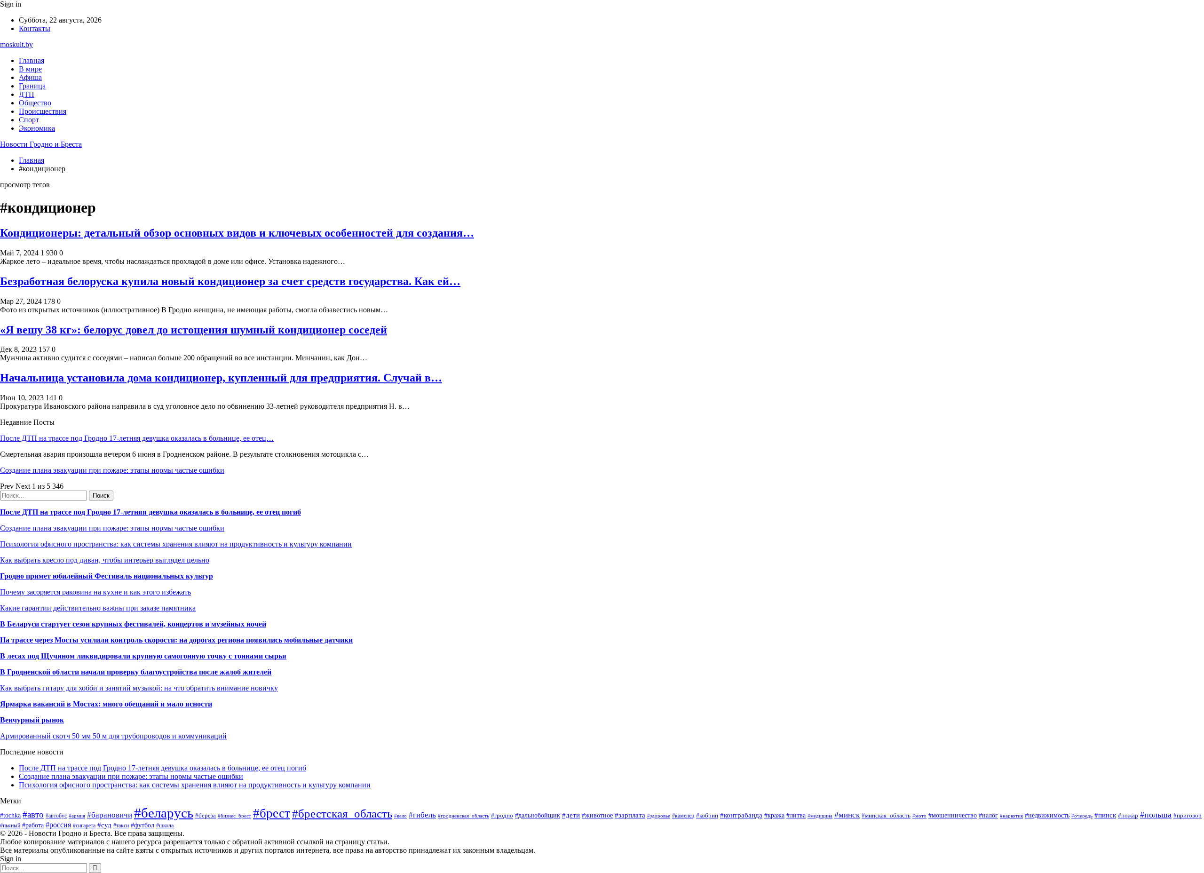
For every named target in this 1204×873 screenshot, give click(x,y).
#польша (1156, 814)
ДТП (26, 94)
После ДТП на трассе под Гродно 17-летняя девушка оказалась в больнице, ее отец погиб (150, 512)
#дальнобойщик (537, 815)
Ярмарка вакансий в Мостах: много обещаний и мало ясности (106, 704)
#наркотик (1011, 815)
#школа (165, 825)
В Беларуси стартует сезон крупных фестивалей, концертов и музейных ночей (133, 624)
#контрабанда (741, 815)
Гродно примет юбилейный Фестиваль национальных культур (106, 576)
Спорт (29, 120)
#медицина (820, 815)
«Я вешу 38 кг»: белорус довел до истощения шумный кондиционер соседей (193, 330)
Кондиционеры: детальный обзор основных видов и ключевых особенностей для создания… (237, 233)
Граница (32, 86)
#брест (271, 813)
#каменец (683, 816)
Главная (31, 60)
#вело (400, 815)
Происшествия (42, 111)
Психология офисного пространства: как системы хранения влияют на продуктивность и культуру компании (176, 544)
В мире (30, 69)
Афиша (30, 77)
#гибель (422, 814)
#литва (796, 815)
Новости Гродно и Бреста (41, 144)
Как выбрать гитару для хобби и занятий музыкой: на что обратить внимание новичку (139, 688)
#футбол (142, 825)
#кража (774, 815)
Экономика (37, 128)
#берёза (205, 815)
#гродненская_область (463, 815)
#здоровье (658, 815)
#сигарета (84, 825)
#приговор (1187, 815)
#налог (988, 815)
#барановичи (109, 814)
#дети (571, 815)
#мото (919, 815)
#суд (104, 825)
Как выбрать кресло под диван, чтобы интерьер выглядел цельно (104, 560)
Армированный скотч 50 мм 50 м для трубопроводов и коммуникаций (113, 736)
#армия (77, 815)
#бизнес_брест (234, 815)
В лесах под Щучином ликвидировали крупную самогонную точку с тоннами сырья (143, 656)
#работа (33, 825)
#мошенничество (952, 815)
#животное (597, 815)
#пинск (1105, 815)
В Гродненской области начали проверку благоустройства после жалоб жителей (135, 672)
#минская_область (886, 815)
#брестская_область (342, 813)
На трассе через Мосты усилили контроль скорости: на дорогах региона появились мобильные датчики (176, 640)
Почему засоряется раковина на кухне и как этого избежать (95, 592)
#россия (58, 825)
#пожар (1128, 815)
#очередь (1082, 815)
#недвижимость (1047, 815)
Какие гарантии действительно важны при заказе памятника (98, 608)
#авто (33, 814)
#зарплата (630, 815)
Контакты (34, 28)
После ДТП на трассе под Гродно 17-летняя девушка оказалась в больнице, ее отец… (137, 438)
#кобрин (707, 815)
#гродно (502, 815)
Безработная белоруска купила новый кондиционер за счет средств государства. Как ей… (230, 281)
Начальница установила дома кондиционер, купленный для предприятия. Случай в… (221, 378)
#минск (847, 814)
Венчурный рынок (32, 720)
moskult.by (16, 44)
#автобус (56, 816)
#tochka (10, 815)
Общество (35, 103)
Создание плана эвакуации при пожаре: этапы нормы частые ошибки (112, 470)
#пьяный (10, 825)
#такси (121, 826)
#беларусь (163, 812)
